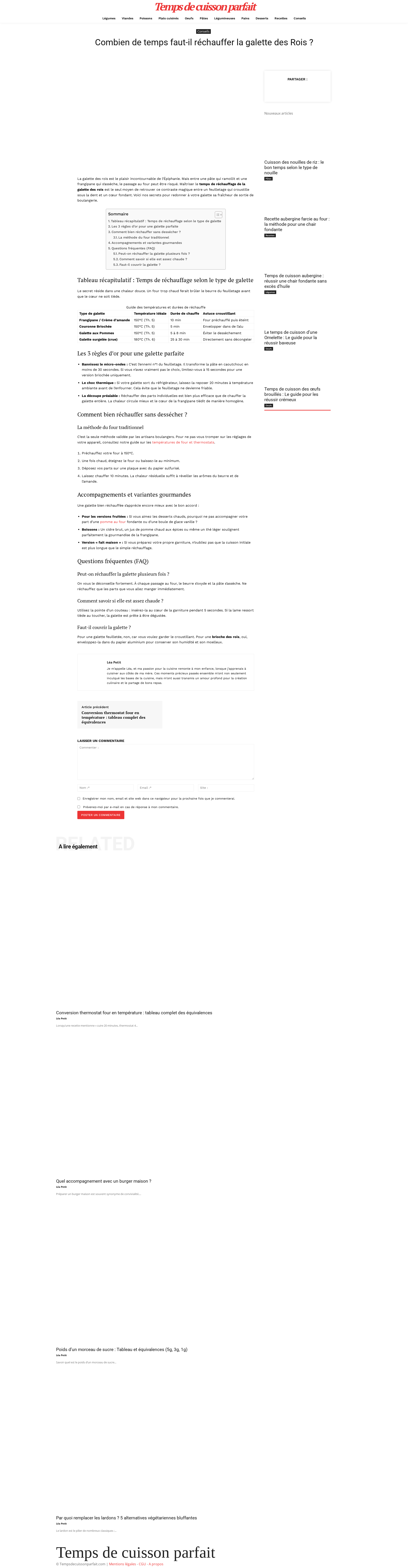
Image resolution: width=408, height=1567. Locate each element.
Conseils (203, 31)
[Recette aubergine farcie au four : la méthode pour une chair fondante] (297, 197)
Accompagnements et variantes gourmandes (147, 243)
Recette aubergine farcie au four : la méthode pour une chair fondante (297, 224)
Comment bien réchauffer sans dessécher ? (146, 232)
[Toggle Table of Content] (216, 214)
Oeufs (269, 348)
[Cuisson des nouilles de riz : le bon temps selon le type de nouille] (297, 140)
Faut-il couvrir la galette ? (140, 265)
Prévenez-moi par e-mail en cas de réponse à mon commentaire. (131, 807)
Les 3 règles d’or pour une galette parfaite (145, 226)
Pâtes (268, 178)
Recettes (270, 235)
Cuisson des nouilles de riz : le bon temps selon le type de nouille (294, 167)
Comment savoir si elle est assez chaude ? (153, 259)
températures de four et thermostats (183, 442)
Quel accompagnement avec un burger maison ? (103, 1181)
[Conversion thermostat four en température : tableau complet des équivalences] (204, 933)
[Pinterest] (297, 89)
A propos (156, 1564)
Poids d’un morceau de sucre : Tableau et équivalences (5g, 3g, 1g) (121, 1349)
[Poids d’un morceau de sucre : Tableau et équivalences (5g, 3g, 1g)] (204, 1270)
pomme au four (113, 522)
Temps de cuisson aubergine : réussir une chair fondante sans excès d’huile (295, 281)
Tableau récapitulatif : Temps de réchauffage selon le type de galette (166, 221)
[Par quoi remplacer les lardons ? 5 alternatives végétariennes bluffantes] (204, 1439)
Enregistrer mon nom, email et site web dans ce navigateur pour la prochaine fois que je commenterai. (159, 798)
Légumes (270, 292)
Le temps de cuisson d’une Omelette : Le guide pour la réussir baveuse (290, 337)
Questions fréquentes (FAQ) (133, 248)
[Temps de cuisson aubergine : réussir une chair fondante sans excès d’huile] (297, 253)
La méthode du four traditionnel (143, 237)
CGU (142, 1564)
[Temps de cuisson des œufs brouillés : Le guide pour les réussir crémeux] (297, 367)
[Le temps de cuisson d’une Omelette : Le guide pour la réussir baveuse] (297, 310)
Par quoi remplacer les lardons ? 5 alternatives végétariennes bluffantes (126, 1517)
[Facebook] (277, 89)
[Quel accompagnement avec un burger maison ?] (204, 1102)
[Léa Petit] (92, 672)
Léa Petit (114, 662)
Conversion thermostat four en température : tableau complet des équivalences (113, 717)
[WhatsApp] (307, 89)
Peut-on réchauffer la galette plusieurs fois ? (154, 254)
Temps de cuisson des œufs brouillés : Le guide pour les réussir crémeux (292, 394)
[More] (317, 89)
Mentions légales (122, 1564)
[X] (287, 89)
